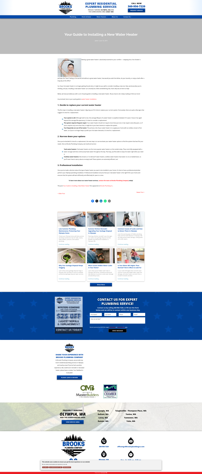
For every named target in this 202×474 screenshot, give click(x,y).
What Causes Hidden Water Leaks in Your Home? (100, 267)
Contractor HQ (103, 472)
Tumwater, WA (131, 417)
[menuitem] (74, 16)
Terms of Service (121, 327)
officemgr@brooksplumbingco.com (130, 447)
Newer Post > (140, 192)
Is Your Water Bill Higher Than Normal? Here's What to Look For (129, 267)
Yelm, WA (130, 421)
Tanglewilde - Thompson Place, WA (130, 411)
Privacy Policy (112, 327)
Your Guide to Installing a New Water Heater (76, 186)
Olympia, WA (103, 411)
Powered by (97, 472)
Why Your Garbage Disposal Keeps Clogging (71, 267)
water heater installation (89, 99)
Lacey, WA (103, 417)
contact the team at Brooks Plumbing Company (114, 180)
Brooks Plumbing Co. (106, 186)
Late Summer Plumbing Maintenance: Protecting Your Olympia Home (69, 231)
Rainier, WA (103, 421)
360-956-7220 (104, 447)
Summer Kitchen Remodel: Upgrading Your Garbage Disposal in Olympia (100, 231)
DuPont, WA (103, 414)
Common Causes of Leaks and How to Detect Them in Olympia (130, 230)
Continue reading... (64, 244)
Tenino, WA (131, 414)
